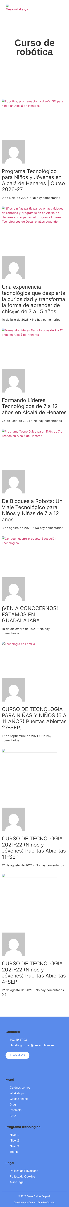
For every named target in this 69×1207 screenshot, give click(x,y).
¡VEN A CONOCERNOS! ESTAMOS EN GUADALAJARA (30, 614)
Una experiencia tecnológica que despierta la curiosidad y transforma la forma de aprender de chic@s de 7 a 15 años (33, 299)
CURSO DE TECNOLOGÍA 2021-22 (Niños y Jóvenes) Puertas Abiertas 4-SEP (34, 972)
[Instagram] (47, 7)
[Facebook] (41, 7)
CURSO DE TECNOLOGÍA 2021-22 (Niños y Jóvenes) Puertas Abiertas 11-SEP (34, 847)
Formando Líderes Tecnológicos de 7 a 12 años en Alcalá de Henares (34, 406)
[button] (64, 6)
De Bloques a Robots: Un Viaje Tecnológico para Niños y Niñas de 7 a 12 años (32, 510)
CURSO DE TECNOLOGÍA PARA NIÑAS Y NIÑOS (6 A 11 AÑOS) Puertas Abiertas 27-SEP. (34, 718)
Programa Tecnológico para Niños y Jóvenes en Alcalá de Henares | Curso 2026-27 (33, 180)
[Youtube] (54, 7)
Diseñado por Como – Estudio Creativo (34, 1202)
